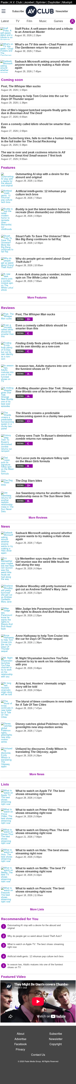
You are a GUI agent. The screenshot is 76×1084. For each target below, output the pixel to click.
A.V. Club (16, 2)
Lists (5, 784)
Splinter (41, 2)
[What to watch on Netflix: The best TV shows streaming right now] (7, 875)
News (5, 526)
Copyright (55, 1044)
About (20, 1034)
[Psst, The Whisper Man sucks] (7, 317)
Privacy (20, 1049)
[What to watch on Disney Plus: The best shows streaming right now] (7, 836)
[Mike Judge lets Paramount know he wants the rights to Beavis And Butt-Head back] (7, 618)
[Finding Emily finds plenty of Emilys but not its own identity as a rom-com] (7, 351)
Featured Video (13, 977)
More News (37, 774)
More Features (37, 297)
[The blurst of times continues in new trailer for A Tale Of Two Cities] (7, 709)
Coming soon (12, 80)
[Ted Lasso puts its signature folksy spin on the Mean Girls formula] (7, 466)
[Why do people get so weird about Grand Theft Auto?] (7, 262)
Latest (5, 21)
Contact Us (38, 1055)
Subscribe (18, 11)
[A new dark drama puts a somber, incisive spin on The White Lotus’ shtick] (7, 282)
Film (29, 21)
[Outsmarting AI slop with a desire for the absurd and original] (7, 180)
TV (17, 21)
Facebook (20, 1044)
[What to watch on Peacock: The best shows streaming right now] (7, 895)
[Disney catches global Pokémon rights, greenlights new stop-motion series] (7, 732)
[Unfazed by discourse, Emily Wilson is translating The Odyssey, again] (7, 757)
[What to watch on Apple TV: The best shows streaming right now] (7, 797)
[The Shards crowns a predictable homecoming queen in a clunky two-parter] (7, 421)
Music (43, 21)
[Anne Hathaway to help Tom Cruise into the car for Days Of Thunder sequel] (7, 643)
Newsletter (62, 11)
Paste (4, 2)
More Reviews (38, 517)
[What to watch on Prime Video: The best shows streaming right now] (7, 816)
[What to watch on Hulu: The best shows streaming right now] (7, 855)
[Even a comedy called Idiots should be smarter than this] (7, 331)
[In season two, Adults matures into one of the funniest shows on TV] (7, 373)
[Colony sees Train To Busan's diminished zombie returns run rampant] (7, 443)
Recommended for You (19, 919)
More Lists (37, 909)
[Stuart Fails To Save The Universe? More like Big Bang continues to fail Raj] (7, 244)
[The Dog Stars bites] (7, 483)
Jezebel (29, 2)
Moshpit (67, 2)
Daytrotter (54, 2)
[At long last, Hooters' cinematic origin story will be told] (7, 689)
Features (8, 167)
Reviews (8, 308)
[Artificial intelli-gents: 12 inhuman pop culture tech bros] (7, 196)
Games (58, 21)
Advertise (20, 1039)
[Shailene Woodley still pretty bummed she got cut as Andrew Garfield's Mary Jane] (7, 594)
